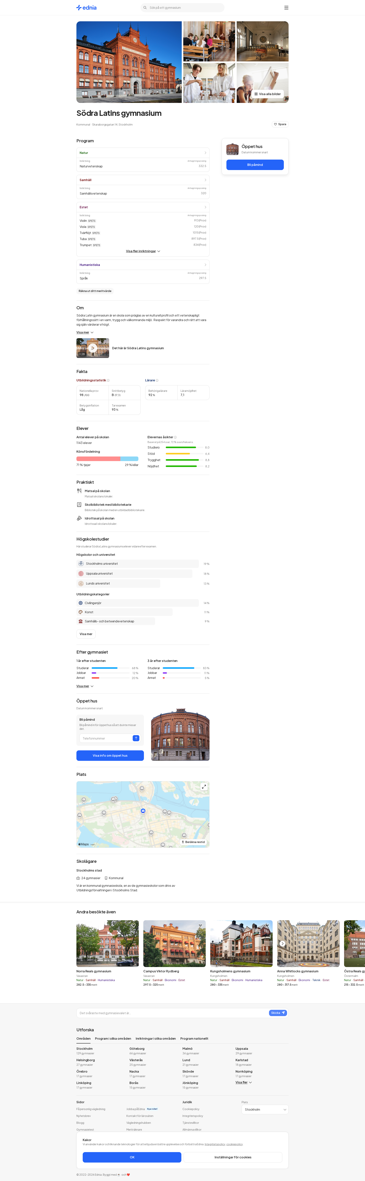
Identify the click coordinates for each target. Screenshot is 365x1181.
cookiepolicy (234, 1144)
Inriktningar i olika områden (156, 1038)
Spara (282, 124)
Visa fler (242, 1082)
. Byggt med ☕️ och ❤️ (116, 1174)
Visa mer (82, 332)
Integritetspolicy (215, 1144)
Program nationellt (194, 1038)
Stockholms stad (89, 870)
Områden (83, 1038)
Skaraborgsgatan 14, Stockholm (112, 124)
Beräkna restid (195, 842)
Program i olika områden (113, 1038)
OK (132, 1157)
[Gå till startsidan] (86, 8)
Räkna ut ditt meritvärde (95, 291)
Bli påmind (255, 165)
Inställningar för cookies (233, 1157)
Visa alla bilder (270, 94)
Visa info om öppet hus (110, 755)
